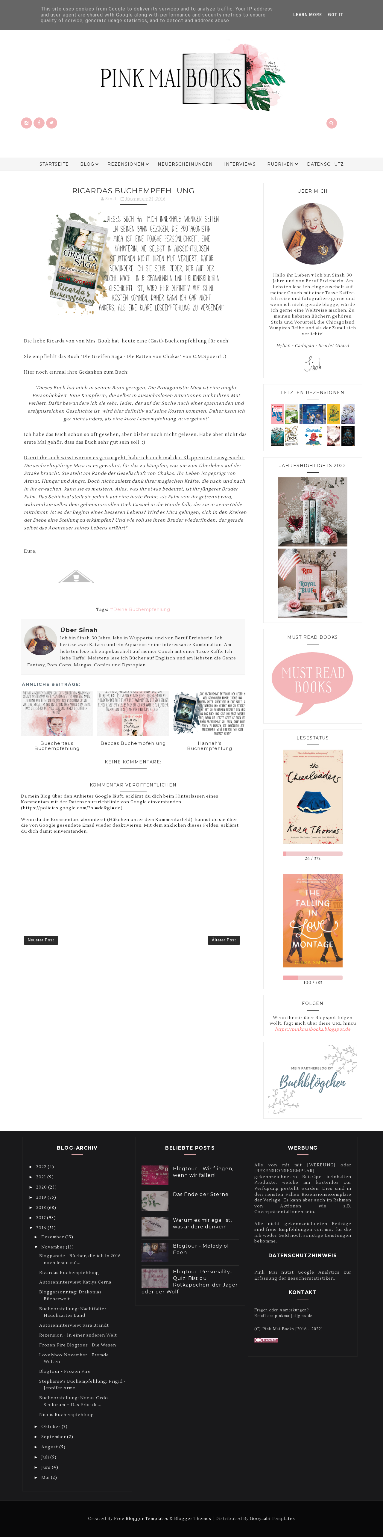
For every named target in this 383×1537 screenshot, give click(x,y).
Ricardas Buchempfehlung (69, 1272)
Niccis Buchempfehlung (66, 1414)
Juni (46, 1467)
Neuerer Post (41, 940)
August (50, 1447)
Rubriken (280, 164)
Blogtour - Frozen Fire (65, 1371)
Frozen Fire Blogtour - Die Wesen (77, 1345)
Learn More (307, 14)
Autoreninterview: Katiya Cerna (75, 1282)
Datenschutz (325, 164)
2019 (42, 1197)
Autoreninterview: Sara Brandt (74, 1325)
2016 (42, 1228)
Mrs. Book (98, 341)
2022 (42, 1167)
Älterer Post (224, 940)
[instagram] (26, 123)
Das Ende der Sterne (201, 1194)
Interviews (240, 164)
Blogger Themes (192, 1518)
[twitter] (51, 123)
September (54, 1437)
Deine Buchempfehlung (141, 609)
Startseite (54, 164)
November (53, 1247)
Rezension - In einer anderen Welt (78, 1335)
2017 (41, 1218)
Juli (45, 1457)
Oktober (51, 1426)
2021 (41, 1177)
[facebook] (39, 123)
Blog (87, 164)
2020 (42, 1187)
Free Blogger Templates (141, 1518)
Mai (46, 1477)
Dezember (53, 1237)
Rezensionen (126, 164)
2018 (41, 1207)
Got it (336, 14)
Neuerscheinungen (185, 164)
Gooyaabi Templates (272, 1518)
